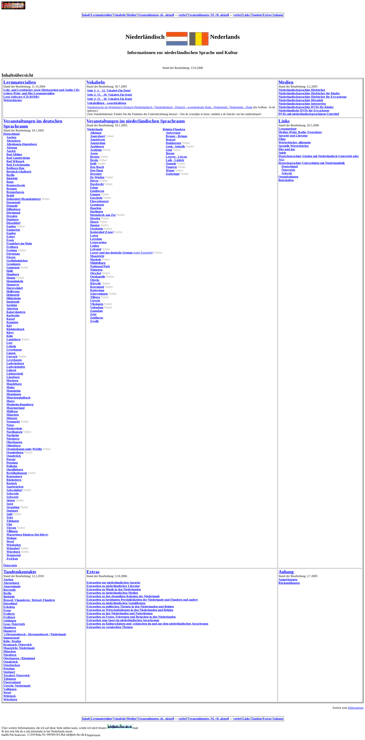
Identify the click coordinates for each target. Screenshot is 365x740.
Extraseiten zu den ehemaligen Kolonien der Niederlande (123, 596)
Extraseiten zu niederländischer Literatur (113, 586)
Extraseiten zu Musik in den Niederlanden (113, 589)
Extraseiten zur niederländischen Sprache (113, 582)
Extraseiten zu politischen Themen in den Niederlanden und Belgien (130, 606)
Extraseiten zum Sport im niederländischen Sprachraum (122, 620)
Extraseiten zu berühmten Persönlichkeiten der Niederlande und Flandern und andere (142, 599)
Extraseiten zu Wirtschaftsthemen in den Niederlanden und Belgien (129, 610)
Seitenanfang (355, 707)
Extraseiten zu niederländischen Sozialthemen (115, 603)
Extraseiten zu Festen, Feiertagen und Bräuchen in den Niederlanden (131, 616)
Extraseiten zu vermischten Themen (109, 627)
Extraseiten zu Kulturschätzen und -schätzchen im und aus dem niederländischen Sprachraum (147, 623)
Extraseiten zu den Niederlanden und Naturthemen (119, 613)
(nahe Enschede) (121, 252)
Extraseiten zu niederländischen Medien (112, 592)
